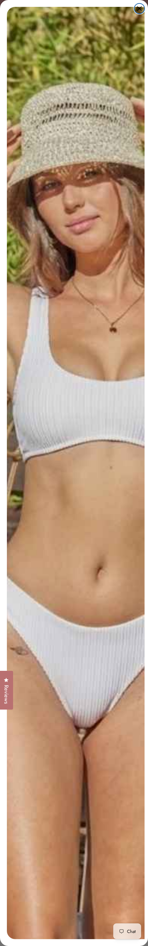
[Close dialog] (139, 8)
